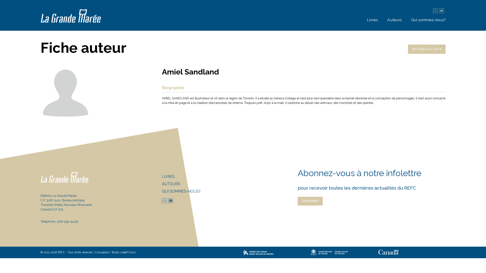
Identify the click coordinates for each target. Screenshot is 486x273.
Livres (372, 20)
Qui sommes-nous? (428, 20)
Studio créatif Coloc (124, 252)
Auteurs (394, 20)
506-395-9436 (67, 221)
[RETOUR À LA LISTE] (427, 53)
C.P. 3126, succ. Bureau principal (62, 200)
